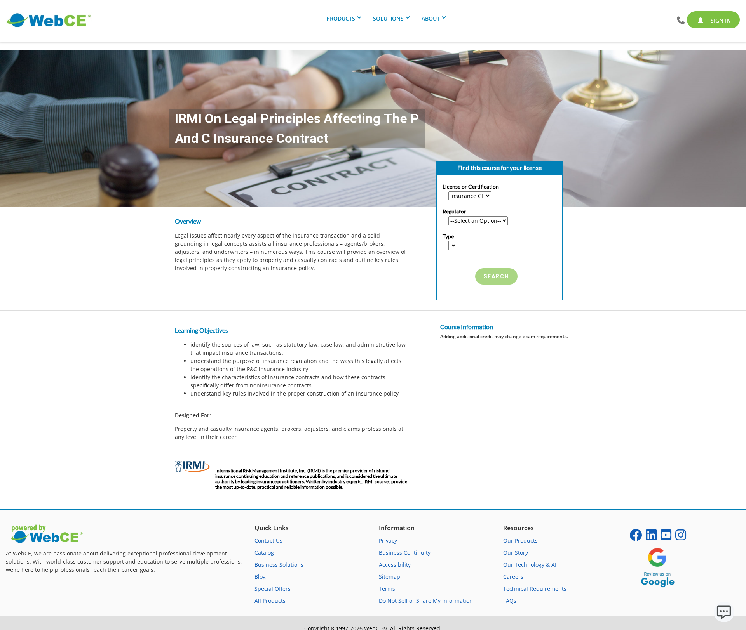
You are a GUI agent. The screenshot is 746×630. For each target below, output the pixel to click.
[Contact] (681, 20)
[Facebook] (635, 537)
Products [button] (340, 18)
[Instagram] (680, 537)
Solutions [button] (388, 18)
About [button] (431, 18)
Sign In (720, 20)
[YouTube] (666, 537)
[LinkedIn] (651, 537)
